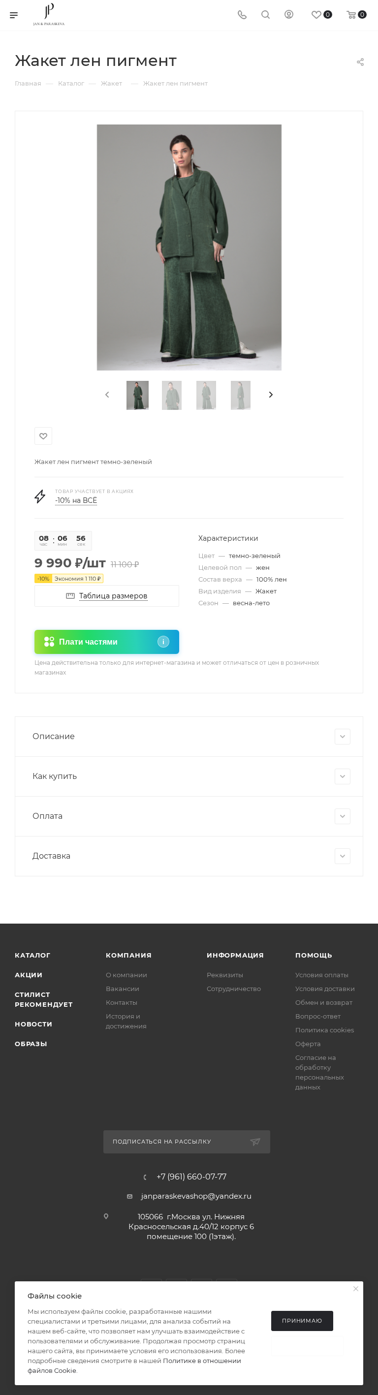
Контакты (121, 1002)
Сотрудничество (234, 988)
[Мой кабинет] (288, 15)
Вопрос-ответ (318, 1016)
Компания (129, 955)
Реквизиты (225, 975)
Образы (31, 1044)
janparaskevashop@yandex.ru (196, 1196)
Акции (29, 975)
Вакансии (122, 988)
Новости (34, 1024)
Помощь (313, 955)
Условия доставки (325, 988)
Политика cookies (324, 1030)
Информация (235, 955)
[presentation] (106, 395)
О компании (126, 975)
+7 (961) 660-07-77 (191, 1177)
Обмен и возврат (323, 1002)
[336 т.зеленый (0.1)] (189, 247)
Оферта (308, 1044)
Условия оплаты (321, 975)
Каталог (33, 955)
